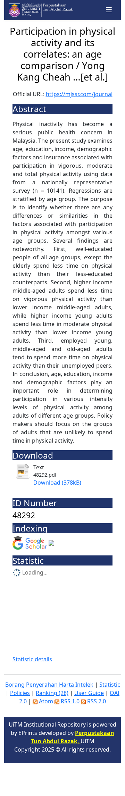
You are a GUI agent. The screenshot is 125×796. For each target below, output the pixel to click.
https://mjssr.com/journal (79, 94)
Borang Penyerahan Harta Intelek (49, 684)
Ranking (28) (52, 693)
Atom (45, 701)
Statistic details (32, 659)
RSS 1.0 (69, 701)
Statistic (109, 684)
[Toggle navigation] (109, 9)
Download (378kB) (57, 482)
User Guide (89, 693)
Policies (20, 693)
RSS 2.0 (96, 701)
